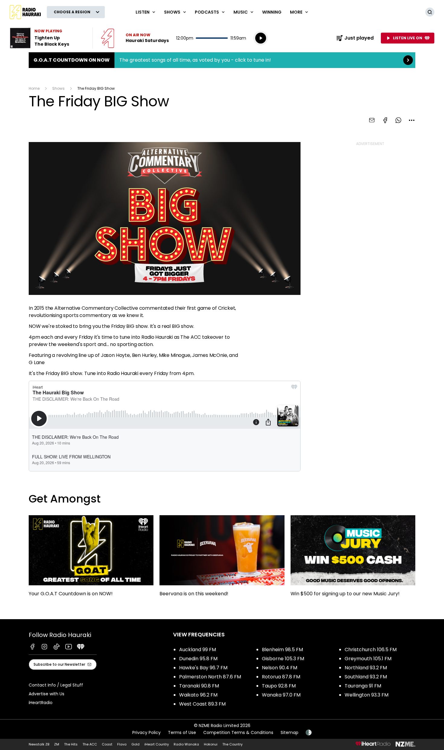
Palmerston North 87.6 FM (210, 676)
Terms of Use (182, 732)
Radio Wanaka (186, 744)
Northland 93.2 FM (366, 667)
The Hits (71, 744)
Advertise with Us (46, 694)
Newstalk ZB (39, 744)
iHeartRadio (41, 703)
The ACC (89, 744)
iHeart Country (156, 744)
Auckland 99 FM (197, 649)
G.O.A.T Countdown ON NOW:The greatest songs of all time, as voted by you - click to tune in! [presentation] (222, 60)
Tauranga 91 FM (363, 685)
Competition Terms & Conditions (238, 732)
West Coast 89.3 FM (202, 703)
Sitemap (289, 732)
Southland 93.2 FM (366, 676)
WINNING (272, 12)
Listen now (135, 38)
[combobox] (411, 120)
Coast (107, 744)
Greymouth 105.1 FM (368, 658)
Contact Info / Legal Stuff (56, 685)
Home (34, 88)
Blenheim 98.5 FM (282, 649)
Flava (122, 744)
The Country (232, 744)
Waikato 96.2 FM (198, 694)
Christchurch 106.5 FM (371, 649)
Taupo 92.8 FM (279, 685)
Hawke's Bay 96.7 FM (203, 667)
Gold (135, 744)
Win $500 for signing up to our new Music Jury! (353, 559)
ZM (56, 744)
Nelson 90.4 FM (279, 667)
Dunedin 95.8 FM (198, 658)
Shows (58, 88)
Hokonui (210, 744)
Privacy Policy (146, 732)
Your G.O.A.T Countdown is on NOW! (91, 558)
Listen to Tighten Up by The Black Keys (47, 38)
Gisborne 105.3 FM (283, 658)
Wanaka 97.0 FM (281, 694)
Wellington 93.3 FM (366, 694)
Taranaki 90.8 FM (199, 685)
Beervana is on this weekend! (221, 558)
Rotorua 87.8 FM (281, 676)
